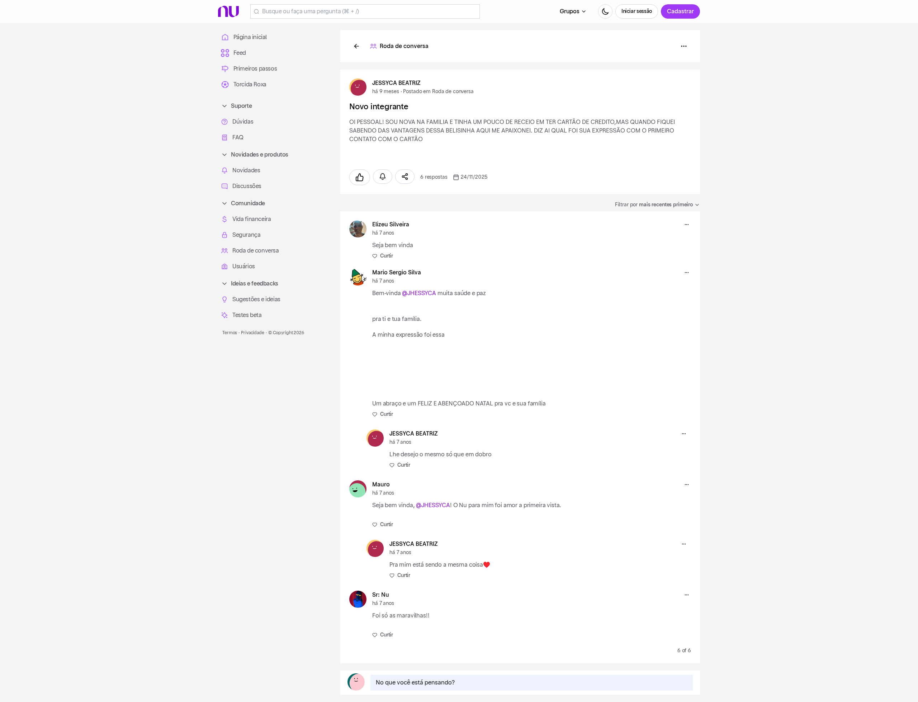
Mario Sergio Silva (396, 272)
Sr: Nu (380, 595)
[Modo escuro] (605, 11)
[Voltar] (356, 46)
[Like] (359, 177)
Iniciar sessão (636, 11)
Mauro (381, 484)
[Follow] (382, 176)
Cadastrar (680, 11)
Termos (229, 333)
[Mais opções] (686, 224)
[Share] (405, 176)
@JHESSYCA (419, 293)
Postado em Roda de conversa (438, 91)
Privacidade (252, 333)
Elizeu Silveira (390, 224)
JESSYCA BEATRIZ (396, 83)
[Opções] (684, 46)
